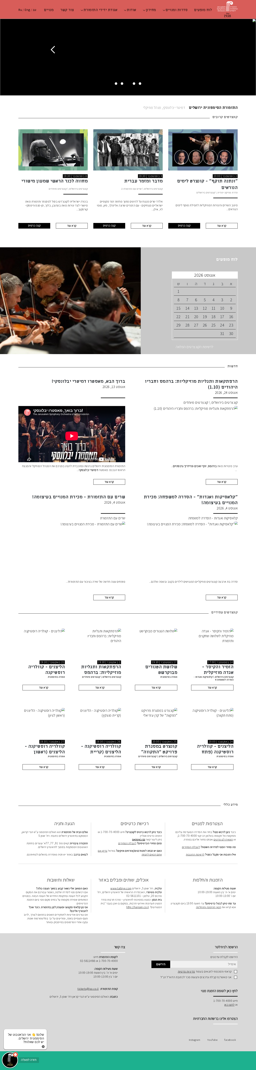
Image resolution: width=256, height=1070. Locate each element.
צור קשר (67, 9)
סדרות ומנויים (177, 9)
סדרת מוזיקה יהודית (227, 192)
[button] (10, 1060)
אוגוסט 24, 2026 (191, 386)
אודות (131, 9)
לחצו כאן (229, 1005)
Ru (20, 10)
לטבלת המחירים (191, 847)
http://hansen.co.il (137, 907)
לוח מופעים (203, 9)
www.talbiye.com (121, 888)
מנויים (49, 9)
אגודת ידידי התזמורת (101, 9)
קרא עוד (221, 226)
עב (34, 10)
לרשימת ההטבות (195, 854)
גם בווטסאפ (138, 839)
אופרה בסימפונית (168, 676)
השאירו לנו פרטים (223, 839)
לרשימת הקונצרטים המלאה (194, 346)
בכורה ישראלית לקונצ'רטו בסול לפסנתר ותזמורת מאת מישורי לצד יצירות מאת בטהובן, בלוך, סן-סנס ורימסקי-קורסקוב (56, 205)
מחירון (151, 9)
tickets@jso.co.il (88, 989)
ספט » (176, 275)
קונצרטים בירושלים (205, 192)
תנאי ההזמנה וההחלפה (208, 907)
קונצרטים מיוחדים (58, 188)
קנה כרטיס (184, 225)
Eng (27, 10)
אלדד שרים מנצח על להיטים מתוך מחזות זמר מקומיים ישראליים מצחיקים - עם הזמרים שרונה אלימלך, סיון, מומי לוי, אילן (130, 205)
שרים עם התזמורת (132, 188)
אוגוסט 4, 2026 (191, 502)
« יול (233, 275)
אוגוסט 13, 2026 (88, 383)
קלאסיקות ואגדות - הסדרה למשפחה (213, 518)
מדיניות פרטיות (186, 972)
